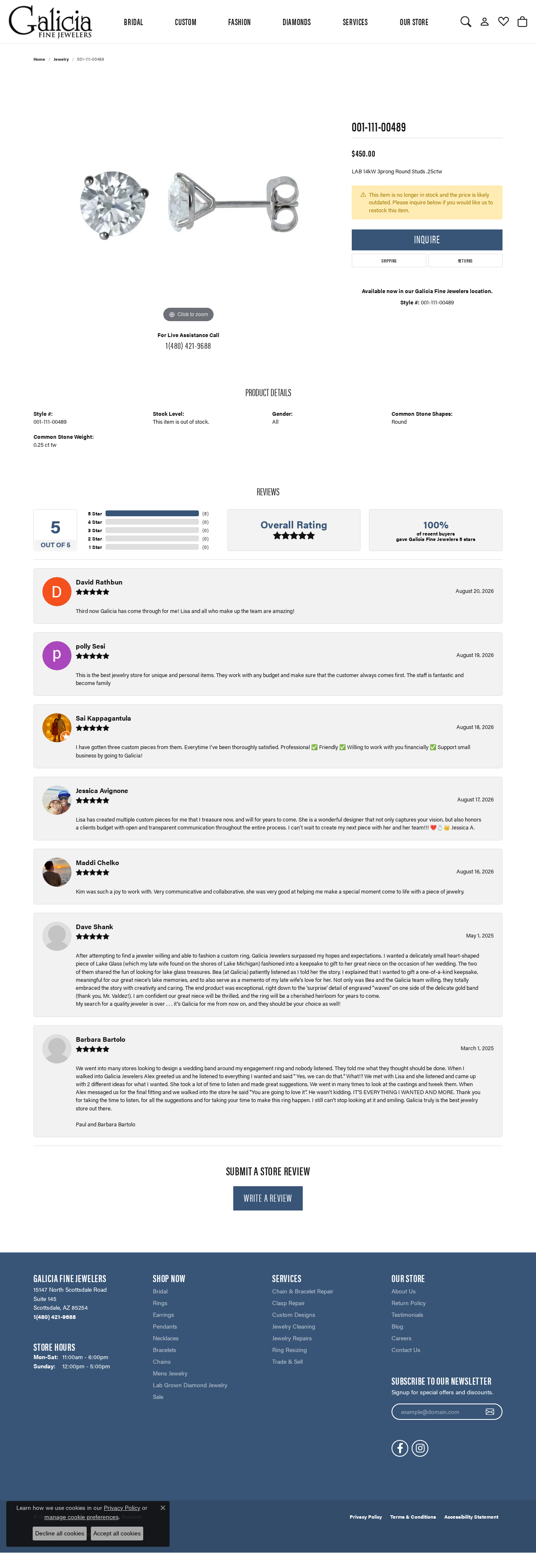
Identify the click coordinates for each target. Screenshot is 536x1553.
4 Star (95, 521)
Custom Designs (293, 1314)
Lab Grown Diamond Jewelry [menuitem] (190, 1384)
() (205, 513)
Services (355, 21)
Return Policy (409, 1302)
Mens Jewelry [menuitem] (170, 1373)
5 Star (95, 513)
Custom (185, 21)
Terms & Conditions (413, 1516)
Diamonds (297, 21)
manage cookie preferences (81, 1517)
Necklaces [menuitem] (166, 1338)
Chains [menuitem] (162, 1361)
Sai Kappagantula (103, 718)
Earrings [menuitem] (163, 1314)
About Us (404, 1291)
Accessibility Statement (471, 1516)
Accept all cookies (117, 1533)
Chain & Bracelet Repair (302, 1291)
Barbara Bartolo (100, 1039)
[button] (466, 21)
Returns (465, 260)
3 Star (95, 530)
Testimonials (407, 1314)
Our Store (414, 21)
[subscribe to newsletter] (490, 1411)
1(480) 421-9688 (188, 345)
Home (39, 59)
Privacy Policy (366, 1516)
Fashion (239, 21)
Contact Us (406, 1349)
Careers (402, 1338)
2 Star (95, 538)
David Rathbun (99, 582)
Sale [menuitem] (158, 1396)
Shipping (389, 260)
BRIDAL (133, 21)
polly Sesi (90, 646)
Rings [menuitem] (160, 1302)
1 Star (95, 547)
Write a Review (268, 1197)
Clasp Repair (288, 1302)
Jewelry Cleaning (293, 1326)
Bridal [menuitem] (160, 1291)
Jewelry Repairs (292, 1338)
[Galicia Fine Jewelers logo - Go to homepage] (50, 22)
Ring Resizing (289, 1349)
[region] (188, 199)
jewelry (61, 59)
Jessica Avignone (102, 790)
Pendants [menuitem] (165, 1326)
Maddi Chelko (97, 862)
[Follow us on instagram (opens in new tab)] (420, 1448)
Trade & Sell (287, 1361)
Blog (397, 1326)
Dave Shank (94, 926)
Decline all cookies (59, 1533)
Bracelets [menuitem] (164, 1349)
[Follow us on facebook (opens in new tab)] (400, 1448)
